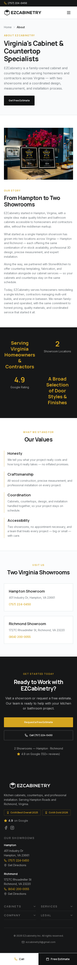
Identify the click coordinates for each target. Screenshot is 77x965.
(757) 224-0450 (18, 860)
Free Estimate (60, 959)
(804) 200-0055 (18, 889)
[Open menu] (68, 12)
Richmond (11, 874)
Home (8, 27)
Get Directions (17, 865)
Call (21, 959)
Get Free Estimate (19, 100)
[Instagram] (12, 828)
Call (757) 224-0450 (41, 735)
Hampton (10, 845)
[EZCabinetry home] (23, 12)
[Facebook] (6, 828)
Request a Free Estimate (38, 722)
